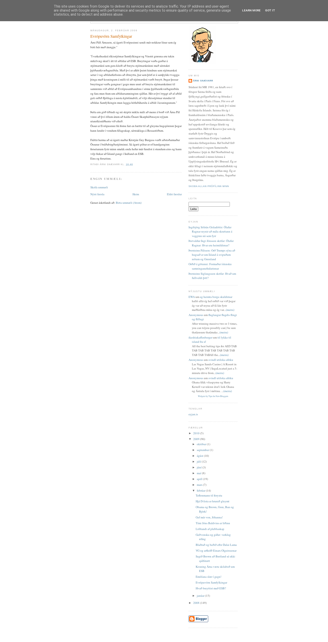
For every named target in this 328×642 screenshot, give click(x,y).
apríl (200, 479)
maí (199, 473)
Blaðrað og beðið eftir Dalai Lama (216, 545)
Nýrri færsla (97, 194)
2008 (196, 603)
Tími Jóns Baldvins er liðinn (213, 523)
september (203, 450)
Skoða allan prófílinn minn (209, 186)
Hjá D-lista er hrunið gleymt (212, 501)
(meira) (230, 310)
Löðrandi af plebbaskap (210, 529)
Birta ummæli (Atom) (128, 203)
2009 (196, 439)
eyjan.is (193, 414)
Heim (136, 194)
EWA (192, 297)
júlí (199, 461)
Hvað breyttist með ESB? (211, 588)
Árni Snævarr (203, 80)
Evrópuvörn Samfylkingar (111, 36)
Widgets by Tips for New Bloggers (213, 396)
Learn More (251, 10)
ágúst (200, 456)
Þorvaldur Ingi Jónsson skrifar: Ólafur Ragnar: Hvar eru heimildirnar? (211, 243)
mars (200, 485)
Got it (270, 10)
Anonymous (196, 315)
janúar (201, 596)
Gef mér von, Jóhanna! (209, 517)
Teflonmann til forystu (209, 495)
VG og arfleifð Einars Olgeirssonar (216, 551)
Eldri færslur (174, 194)
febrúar (201, 490)
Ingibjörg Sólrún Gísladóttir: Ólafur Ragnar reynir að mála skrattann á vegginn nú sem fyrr (210, 231)
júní (199, 467)
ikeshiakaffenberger (200, 337)
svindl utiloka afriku (220, 360)
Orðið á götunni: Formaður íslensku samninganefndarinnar (210, 266)
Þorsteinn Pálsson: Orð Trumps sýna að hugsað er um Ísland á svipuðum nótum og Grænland (212, 254)
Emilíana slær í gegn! (208, 577)
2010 (196, 433)
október (202, 444)
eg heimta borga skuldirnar (216, 297)
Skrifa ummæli (99, 187)
